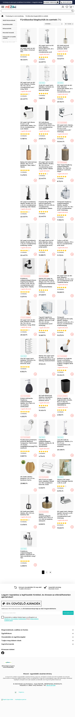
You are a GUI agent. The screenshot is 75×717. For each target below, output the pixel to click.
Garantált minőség (54, 587)
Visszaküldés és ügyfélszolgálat (13, 637)
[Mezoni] (2, 16)
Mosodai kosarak (8, 32)
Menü (2, 7)
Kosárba (35, 61)
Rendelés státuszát (49, 2)
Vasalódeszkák (8, 24)
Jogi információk (7, 644)
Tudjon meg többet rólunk (11, 640)
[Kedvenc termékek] (67, 6)
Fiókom (62, 6)
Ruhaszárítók (7, 28)
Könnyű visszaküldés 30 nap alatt (30, 587)
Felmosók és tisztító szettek (9, 37)
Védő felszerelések (9, 20)
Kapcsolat (57, 2)
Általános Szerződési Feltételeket (15, 619)
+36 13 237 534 (67, 2)
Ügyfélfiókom (6, 633)
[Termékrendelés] (53, 24)
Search (72, 10)
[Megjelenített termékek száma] (68, 24)
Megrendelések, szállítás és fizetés (14, 630)
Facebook (2, 652)
